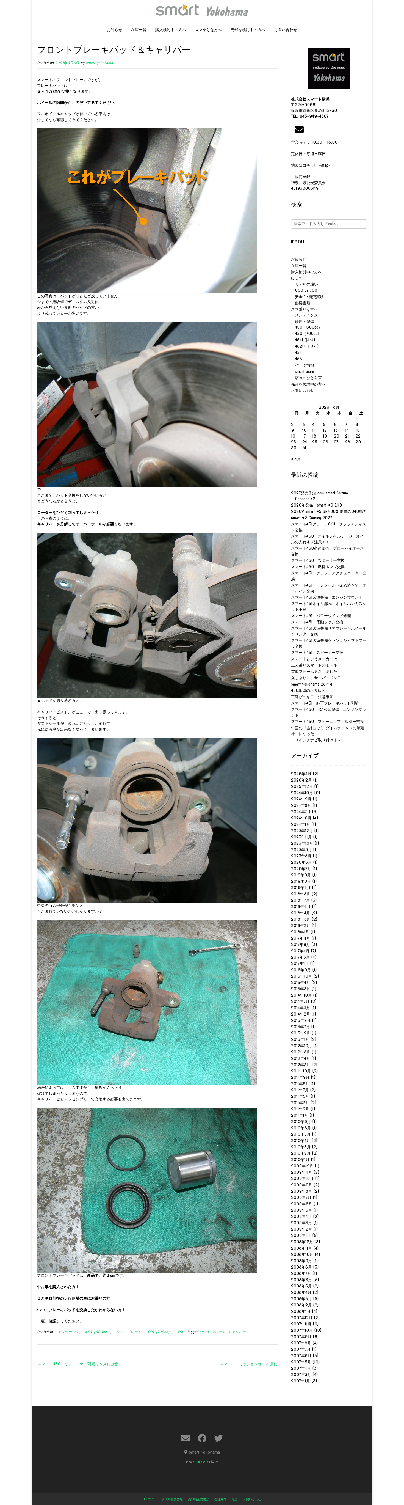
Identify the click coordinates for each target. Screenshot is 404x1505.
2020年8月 (301, 862)
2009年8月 (301, 1191)
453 (296, 359)
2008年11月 (301, 1248)
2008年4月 (301, 1292)
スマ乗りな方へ (208, 30)
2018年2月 (300, 925)
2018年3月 (300, 919)
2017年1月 (300, 963)
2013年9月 (301, 1020)
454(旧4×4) (303, 340)
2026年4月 (301, 774)
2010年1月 (300, 1159)
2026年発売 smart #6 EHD (316, 505)
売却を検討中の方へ (248, 30)
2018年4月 (300, 913)
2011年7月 (300, 1090)
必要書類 (300, 303)
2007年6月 (301, 1355)
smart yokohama (99, 63)
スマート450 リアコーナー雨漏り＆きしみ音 (78, 1364)
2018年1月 (300, 932)
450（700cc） (157, 1332)
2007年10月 (302, 1330)
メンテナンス (66, 1332)
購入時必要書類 (172, 1499)
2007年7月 (301, 1349)
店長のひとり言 (306, 378)
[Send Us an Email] (185, 1438)
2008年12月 (302, 1242)
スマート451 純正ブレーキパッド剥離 (325, 703)
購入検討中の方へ (170, 30)
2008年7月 (301, 1273)
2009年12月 (302, 1166)
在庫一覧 (138, 30)
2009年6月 (301, 1204)
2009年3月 (301, 1223)
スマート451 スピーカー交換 (317, 652)
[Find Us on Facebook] (202, 1438)
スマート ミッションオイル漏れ (248, 1364)
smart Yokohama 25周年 (312, 684)
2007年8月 (301, 1343)
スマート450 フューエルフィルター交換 (327, 721)
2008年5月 (301, 1286)
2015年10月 (301, 976)
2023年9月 (301, 850)
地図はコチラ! (311, 165)
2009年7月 (301, 1197)
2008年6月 (301, 1280)
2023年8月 (301, 856)
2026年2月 (301, 780)
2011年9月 (300, 1077)
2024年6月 (301, 818)
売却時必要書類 (198, 1499)
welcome (149, 1499)
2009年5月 (301, 1210)
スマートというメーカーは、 (316, 659)
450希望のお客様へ (308, 690)
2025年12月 (302, 786)
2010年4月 (300, 1140)
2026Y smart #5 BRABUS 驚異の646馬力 (329, 511)
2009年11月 (301, 1172)
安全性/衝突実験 (307, 297)
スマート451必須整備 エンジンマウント (327, 597)
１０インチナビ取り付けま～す (318, 740)
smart (204, 1332)
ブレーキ (218, 1332)
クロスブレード (127, 1332)
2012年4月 (300, 1058)
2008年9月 (301, 1261)
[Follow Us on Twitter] (218, 1438)
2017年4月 (300, 951)
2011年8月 (300, 1084)
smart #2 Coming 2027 (311, 518)
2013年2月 (300, 1033)
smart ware (302, 371)
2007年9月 (301, 1337)
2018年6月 (301, 906)
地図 (235, 1499)
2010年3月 (301, 1147)
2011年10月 (301, 1071)
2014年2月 (300, 1014)
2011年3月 (300, 1102)
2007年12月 (301, 1318)
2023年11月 (301, 837)
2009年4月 (301, 1216)
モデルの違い (304, 284)
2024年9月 (301, 799)
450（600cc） (96, 1332)
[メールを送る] (299, 129)
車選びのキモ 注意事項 (314, 697)
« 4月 (296, 459)
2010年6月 (301, 1128)
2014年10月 (301, 995)
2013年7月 (300, 1027)
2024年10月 (302, 793)
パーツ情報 (302, 365)
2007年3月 (301, 1374)
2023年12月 (302, 831)
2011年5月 (300, 1096)
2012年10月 (301, 1046)
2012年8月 (300, 1052)
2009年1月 (301, 1235)
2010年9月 (301, 1121)
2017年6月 (300, 944)
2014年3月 (300, 1008)
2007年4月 (301, 1368)
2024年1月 (300, 824)
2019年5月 (301, 887)
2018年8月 (300, 894)
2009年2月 (301, 1229)
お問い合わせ (285, 30)
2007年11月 (301, 1324)
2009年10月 (302, 1178)
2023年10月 (302, 843)
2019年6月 (301, 881)
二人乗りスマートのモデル (314, 665)
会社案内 (220, 1499)
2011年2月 (300, 1109)
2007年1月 (300, 1381)
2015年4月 (300, 982)
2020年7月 (301, 868)
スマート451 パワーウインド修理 (321, 615)
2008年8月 (301, 1267)
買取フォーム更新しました (314, 671)
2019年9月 (301, 875)
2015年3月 (300, 989)
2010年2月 (301, 1153)
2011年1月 (299, 1115)
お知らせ (114, 30)
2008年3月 (301, 1299)
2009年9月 (301, 1185)
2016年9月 (301, 970)
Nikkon (201, 1462)
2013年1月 (300, 1039)
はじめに (298, 278)
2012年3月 (300, 1065)
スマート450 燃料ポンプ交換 (318, 567)
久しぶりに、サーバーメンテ (316, 678)
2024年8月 (301, 805)
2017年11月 (300, 938)
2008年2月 (301, 1305)
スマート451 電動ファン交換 (317, 622)
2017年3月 (300, 957)
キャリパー (237, 1332)
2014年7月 (300, 1001)
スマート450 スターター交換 (318, 560)
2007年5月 (301, 1362)
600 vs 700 (304, 290)
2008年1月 (301, 1311)
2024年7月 (301, 812)
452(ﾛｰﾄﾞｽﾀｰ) (305, 346)
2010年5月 (301, 1134)
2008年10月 (302, 1254)
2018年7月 (300, 900)
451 (178, 1332)
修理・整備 (302, 321)
